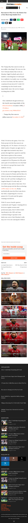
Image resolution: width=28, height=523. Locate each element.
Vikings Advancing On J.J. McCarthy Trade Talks (13, 403)
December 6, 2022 (18, 117)
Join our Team (6, 506)
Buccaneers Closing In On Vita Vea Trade (11, 301)
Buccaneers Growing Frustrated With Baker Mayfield (12, 340)
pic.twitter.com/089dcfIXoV (12, 110)
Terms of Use (5, 510)
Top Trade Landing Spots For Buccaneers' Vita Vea (13, 353)
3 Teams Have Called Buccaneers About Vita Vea (13, 288)
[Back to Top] (14, 521)
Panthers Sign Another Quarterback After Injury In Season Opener (13, 314)
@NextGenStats (8, 105)
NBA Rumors (10, 273)
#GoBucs (6, 108)
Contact (4, 504)
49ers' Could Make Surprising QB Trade (11, 369)
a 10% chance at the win (9, 189)
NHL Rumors (5, 274)
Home (2, 7)
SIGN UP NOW (14, 258)
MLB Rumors (19, 273)
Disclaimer (5, 508)
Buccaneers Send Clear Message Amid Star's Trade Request (13, 327)
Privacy (4, 507)
